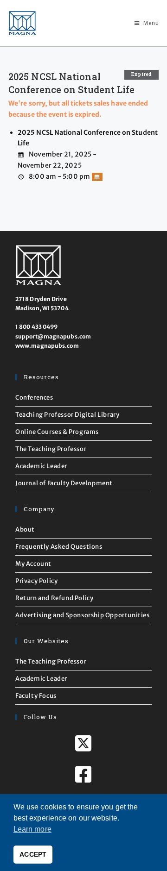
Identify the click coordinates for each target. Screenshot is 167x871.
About (25, 529)
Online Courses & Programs (57, 432)
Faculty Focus (36, 696)
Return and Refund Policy (54, 598)
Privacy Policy (36, 581)
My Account (33, 564)
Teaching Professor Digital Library (67, 415)
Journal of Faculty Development (64, 483)
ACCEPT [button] (32, 854)
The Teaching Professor (50, 449)
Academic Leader (41, 466)
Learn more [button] (32, 829)
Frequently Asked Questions (59, 547)
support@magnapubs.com (53, 336)
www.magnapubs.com (47, 345)
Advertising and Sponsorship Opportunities (82, 615)
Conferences (34, 397)
